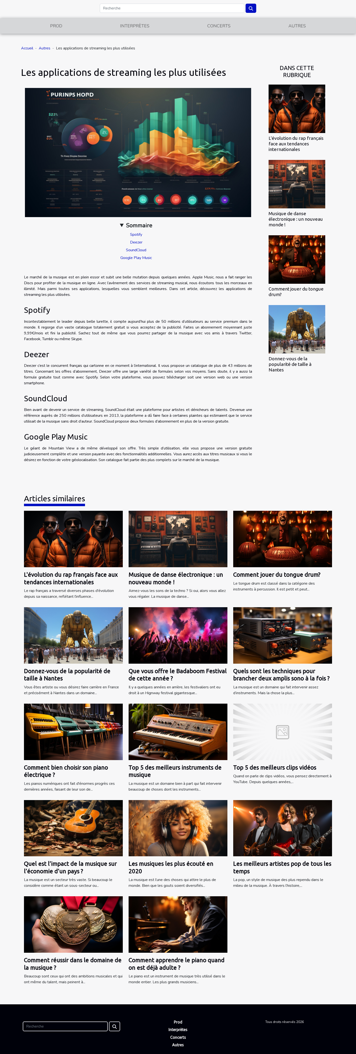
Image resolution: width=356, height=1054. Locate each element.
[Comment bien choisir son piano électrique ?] (73, 731)
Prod (56, 26)
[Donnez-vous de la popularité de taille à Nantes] (297, 329)
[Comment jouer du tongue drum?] (297, 259)
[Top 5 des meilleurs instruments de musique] (178, 731)
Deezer (136, 242)
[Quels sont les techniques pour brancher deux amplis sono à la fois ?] (282, 635)
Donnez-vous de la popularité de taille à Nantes (290, 364)
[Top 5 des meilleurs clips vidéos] (282, 731)
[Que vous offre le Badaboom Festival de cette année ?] (178, 635)
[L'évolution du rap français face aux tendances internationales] (297, 108)
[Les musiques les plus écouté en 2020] (178, 828)
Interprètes (134, 26)
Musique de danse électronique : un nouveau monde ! (296, 219)
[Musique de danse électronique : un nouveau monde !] (297, 184)
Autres (297, 26)
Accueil (27, 48)
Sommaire (139, 225)
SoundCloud (136, 250)
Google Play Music (136, 257)
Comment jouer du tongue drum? (276, 574)
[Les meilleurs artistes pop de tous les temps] (282, 828)
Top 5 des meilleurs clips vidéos (274, 767)
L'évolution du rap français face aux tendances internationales (296, 143)
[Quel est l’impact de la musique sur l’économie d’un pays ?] (73, 828)
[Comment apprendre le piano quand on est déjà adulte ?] (178, 924)
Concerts (219, 26)
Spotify (136, 234)
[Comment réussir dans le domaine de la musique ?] (73, 924)
